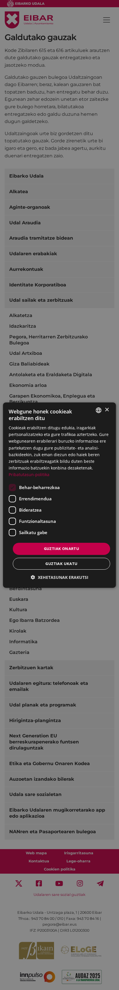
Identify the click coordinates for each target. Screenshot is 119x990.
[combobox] (99, 410)
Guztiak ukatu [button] (61, 563)
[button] (59, 577)
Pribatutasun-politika (29, 474)
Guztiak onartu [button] (61, 548)
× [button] (107, 410)
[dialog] (59, 495)
